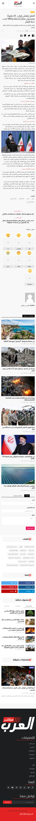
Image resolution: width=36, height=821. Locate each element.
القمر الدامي (23, 554)
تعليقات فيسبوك (18, 495)
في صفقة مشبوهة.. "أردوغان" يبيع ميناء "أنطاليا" (19, 341)
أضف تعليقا (30, 528)
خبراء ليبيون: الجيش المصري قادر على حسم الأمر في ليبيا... (18, 428)
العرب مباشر (32, 343)
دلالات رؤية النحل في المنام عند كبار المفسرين (12, 620)
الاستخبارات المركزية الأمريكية (27, 565)
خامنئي (27, 198)
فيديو (33, 772)
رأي (33, 765)
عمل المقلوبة (23, 550)
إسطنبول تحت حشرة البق (15, 557)
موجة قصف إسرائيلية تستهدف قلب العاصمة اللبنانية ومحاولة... (20, 399)
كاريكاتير (32, 776)
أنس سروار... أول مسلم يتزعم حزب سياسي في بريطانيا (20, 689)
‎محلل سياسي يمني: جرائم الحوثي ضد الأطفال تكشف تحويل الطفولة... (12, 646)
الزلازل (20, 546)
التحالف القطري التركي (13, 554)
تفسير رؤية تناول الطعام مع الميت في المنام (13, 638)
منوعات (32, 768)
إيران (33, 198)
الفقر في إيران (13, 198)
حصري (32, 747)
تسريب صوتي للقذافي (12, 546)
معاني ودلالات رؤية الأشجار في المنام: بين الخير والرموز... (14, 612)
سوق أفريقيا (31, 554)
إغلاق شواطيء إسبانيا (12, 565)
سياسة (32, 12)
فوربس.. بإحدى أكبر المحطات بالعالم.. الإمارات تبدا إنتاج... (19, 487)
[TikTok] (24, 787)
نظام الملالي (21, 198)
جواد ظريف (31, 550)
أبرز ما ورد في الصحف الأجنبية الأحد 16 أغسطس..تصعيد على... (13, 629)
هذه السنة (6, 606)
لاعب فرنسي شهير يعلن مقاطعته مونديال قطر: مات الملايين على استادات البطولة (18, 221)
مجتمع (32, 758)
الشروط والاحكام (26, 814)
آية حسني (33, 431)
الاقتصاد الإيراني (30, 202)
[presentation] (4, 668)
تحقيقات (31, 751)
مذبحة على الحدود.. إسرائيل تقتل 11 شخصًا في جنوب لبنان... (18, 369)
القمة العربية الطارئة (29, 546)
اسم (33, 500)
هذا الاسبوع (29, 606)
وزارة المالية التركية (13, 550)
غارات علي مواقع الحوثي (28, 557)
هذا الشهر (17, 606)
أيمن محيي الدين (22, 561)
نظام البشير (31, 561)
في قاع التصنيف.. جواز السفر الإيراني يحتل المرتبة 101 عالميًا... (18, 457)
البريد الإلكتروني (31, 507)
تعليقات (27, 495)
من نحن (32, 743)
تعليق (33, 515)
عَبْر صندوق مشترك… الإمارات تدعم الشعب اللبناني (18, 214)
